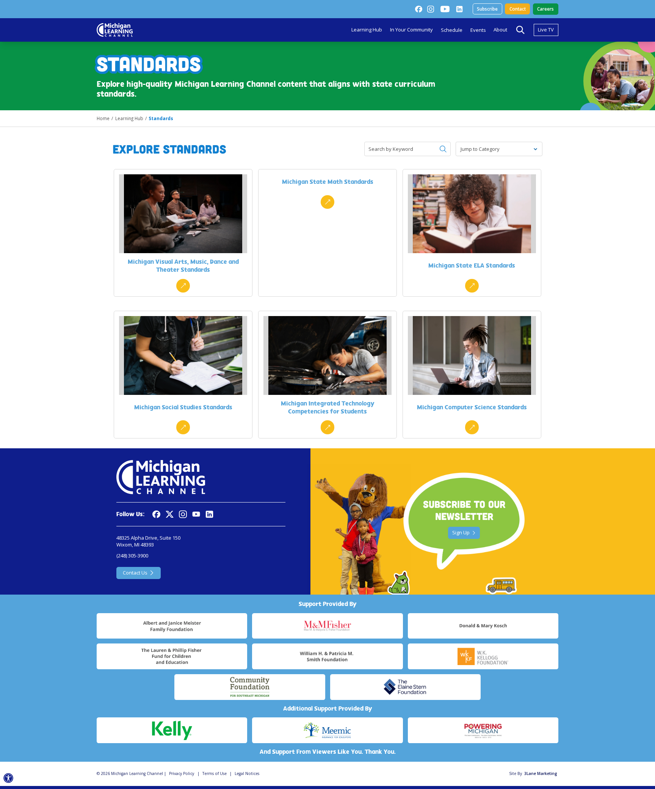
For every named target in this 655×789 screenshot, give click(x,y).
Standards (161, 118)
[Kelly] (172, 730)
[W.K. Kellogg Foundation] (483, 656)
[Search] (520, 30)
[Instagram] (430, 9)
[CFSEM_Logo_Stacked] (249, 687)
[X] (170, 514)
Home (103, 118)
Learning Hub (366, 29)
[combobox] (461, 149)
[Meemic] (327, 730)
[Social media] (196, 514)
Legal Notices (247, 773)
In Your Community (411, 29)
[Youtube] (445, 9)
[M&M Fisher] (327, 626)
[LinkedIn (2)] (459, 9)
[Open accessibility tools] (8, 778)
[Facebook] (418, 9)
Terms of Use (214, 773)
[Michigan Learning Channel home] (115, 30)
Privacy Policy (181, 773)
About (500, 29)
